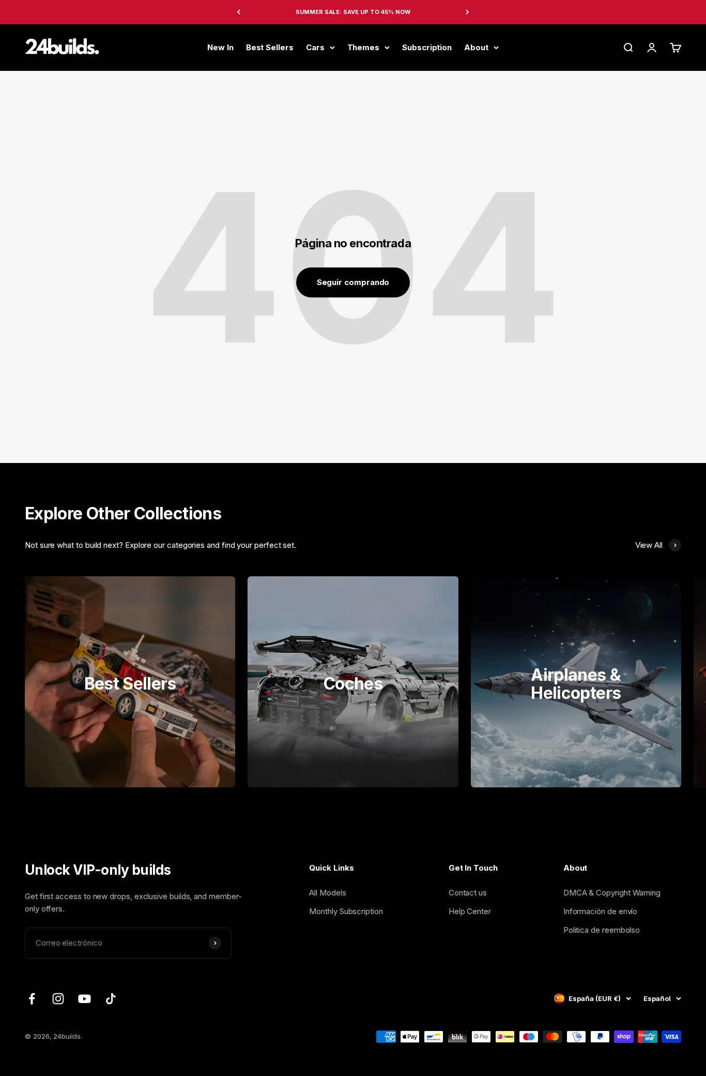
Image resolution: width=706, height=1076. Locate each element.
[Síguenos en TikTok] (111, 999)
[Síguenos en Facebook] (32, 999)
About (476, 47)
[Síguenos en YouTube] (84, 999)
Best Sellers (270, 47)
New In (220, 47)
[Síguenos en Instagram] (58, 999)
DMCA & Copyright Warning (612, 893)
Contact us (468, 893)
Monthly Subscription (346, 911)
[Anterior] (238, 12)
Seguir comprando (353, 282)
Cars (315, 47)
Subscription (427, 47)
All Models (327, 893)
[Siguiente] (467, 12)
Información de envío (600, 911)
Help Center (470, 911)
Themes (363, 47)
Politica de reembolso (601, 930)
